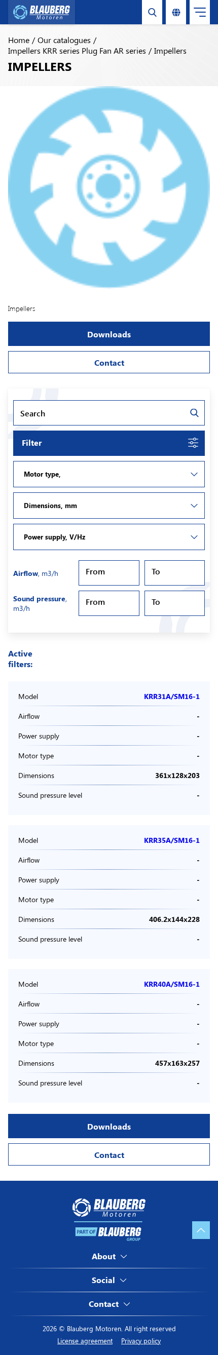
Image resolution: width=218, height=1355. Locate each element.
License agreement (85, 1340)
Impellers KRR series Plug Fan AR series (77, 50)
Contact (109, 362)
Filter (32, 442)
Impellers (170, 50)
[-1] (109, 474)
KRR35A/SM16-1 (172, 840)
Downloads (109, 334)
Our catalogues (64, 39)
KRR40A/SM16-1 (172, 984)
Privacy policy (141, 1340)
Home (18, 39)
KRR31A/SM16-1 (172, 696)
